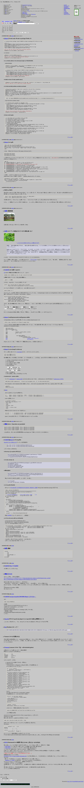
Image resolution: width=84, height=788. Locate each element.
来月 (11, 21)
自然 (6, 231)
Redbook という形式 (10, 760)
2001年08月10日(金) (5, 593)
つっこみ (70, 137)
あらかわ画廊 (66, 12)
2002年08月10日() (5, 563)
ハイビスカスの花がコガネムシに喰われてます (28, 242)
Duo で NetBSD (14, 566)
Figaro (65, 9)
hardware (26, 12)
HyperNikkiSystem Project (77, 781)
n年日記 (12, 139)
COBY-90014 (8, 747)
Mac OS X (27, 14)
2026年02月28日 (77, 40)
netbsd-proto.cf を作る (58, 379)
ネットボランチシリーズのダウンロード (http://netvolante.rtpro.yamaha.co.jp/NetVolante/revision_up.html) (27, 578)
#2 (3, 211)
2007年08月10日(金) (5, 346)
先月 (3, 21)
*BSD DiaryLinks (66, 7)
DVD (6, 742)
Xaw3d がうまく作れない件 (10, 442)
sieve (6, 390)
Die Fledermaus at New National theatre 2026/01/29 (78, 45)
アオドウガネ (33, 259)
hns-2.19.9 (69, 781)
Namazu (15, 20)
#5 (3, 596)
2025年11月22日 (77, 49)
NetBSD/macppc (33, 14)
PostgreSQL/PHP (66, 13)
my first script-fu (78, 41)
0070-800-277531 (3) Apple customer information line (15, 756)
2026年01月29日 (77, 42)
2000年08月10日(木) (5, 739)
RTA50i (10, 574)
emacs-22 (23, 13)
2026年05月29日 (77, 37)
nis (4, 272)
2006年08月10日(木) (5, 421)
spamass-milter (19, 379)
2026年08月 (7, 21)
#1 (3, 38)
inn (5, 627)
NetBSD (7, 270)
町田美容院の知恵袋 (67, 8)
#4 (3, 619)
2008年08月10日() (5, 267)
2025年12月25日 (77, 47)
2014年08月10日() (5, 35)
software (23, 12)
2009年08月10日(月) (5, 208)
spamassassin (12, 379)
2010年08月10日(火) (5, 187)
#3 (3, 627)
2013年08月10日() (5, 139)
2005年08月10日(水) (5, 437)
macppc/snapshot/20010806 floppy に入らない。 (23, 596)
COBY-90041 (8, 746)
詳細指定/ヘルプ (22, 22)
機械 (6, 424)
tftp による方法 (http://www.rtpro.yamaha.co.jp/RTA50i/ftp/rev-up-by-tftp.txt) (20, 579)
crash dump (77, 50)
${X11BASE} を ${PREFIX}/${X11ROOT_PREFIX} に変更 (24, 487)
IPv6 (26, 13)
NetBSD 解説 (66, 6)
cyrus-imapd (19, 351)
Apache (7, 619)
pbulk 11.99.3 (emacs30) (79, 48)
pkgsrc (6, 38)
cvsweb (23, 6)
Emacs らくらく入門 (67, 14)
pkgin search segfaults (79, 39)
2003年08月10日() (5, 545)
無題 (6, 211)
